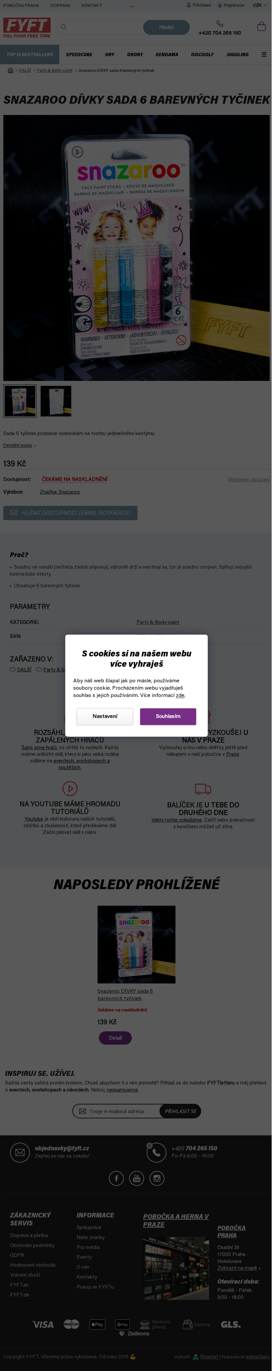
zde (177, 695)
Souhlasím (165, 716)
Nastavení (102, 716)
